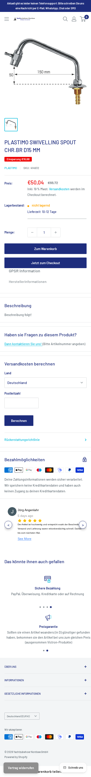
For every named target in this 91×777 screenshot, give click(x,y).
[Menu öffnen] (6, 19)
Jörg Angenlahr (28, 510)
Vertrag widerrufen (21, 768)
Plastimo (10, 168)
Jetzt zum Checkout (45, 263)
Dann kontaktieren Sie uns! (23, 344)
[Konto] (74, 19)
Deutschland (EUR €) (18, 716)
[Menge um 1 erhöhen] (55, 232)
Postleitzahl (12, 393)
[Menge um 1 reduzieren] (32, 232)
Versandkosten (59, 189)
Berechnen (19, 421)
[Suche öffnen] (65, 19)
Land (7, 373)
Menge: (9, 232)
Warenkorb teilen (48, 771)
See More (24, 538)
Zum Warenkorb (45, 249)
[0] (83, 19)
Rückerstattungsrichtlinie (22, 440)
